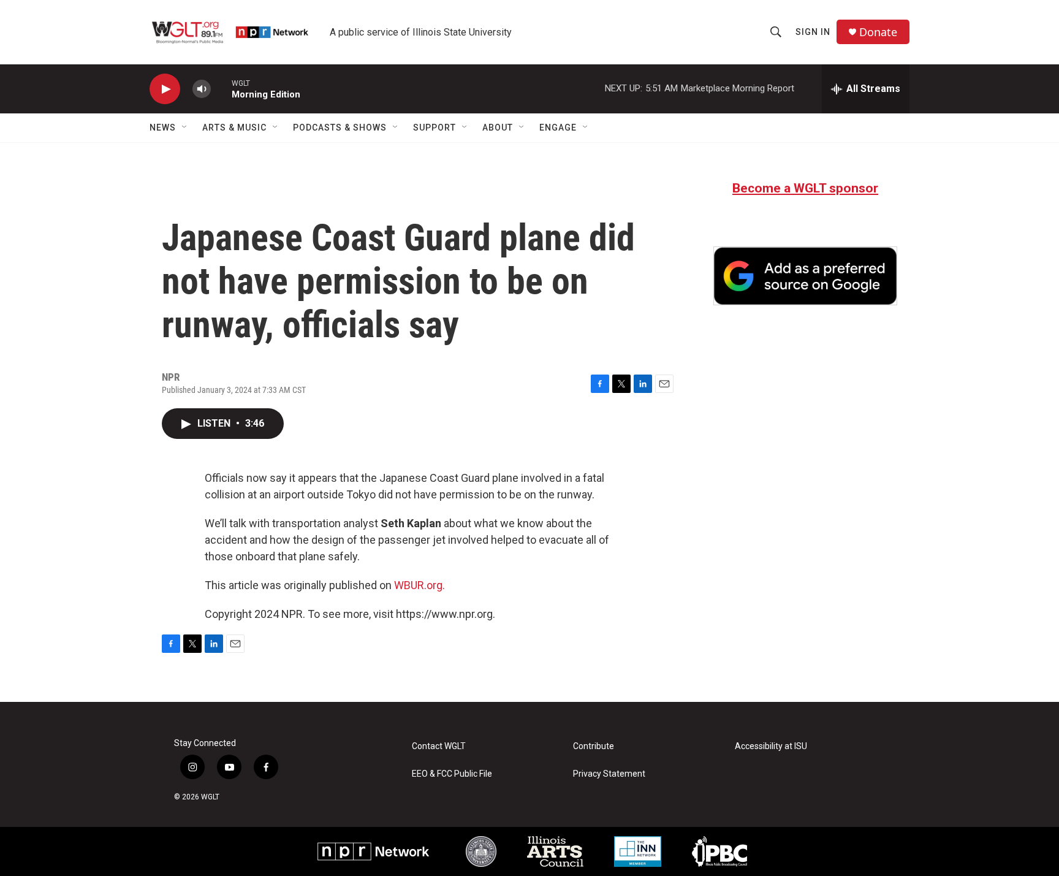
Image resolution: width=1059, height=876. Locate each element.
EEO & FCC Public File (452, 774)
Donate (878, 32)
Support (434, 127)
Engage (558, 127)
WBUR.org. (419, 585)
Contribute (593, 746)
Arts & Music (234, 127)
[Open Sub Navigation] (185, 127)
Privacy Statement (609, 774)
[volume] (201, 89)
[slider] (221, 88)
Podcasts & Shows (340, 127)
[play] (165, 89)
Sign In (812, 32)
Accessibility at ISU (771, 746)
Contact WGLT (439, 746)
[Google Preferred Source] (805, 276)
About (497, 127)
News (163, 127)
